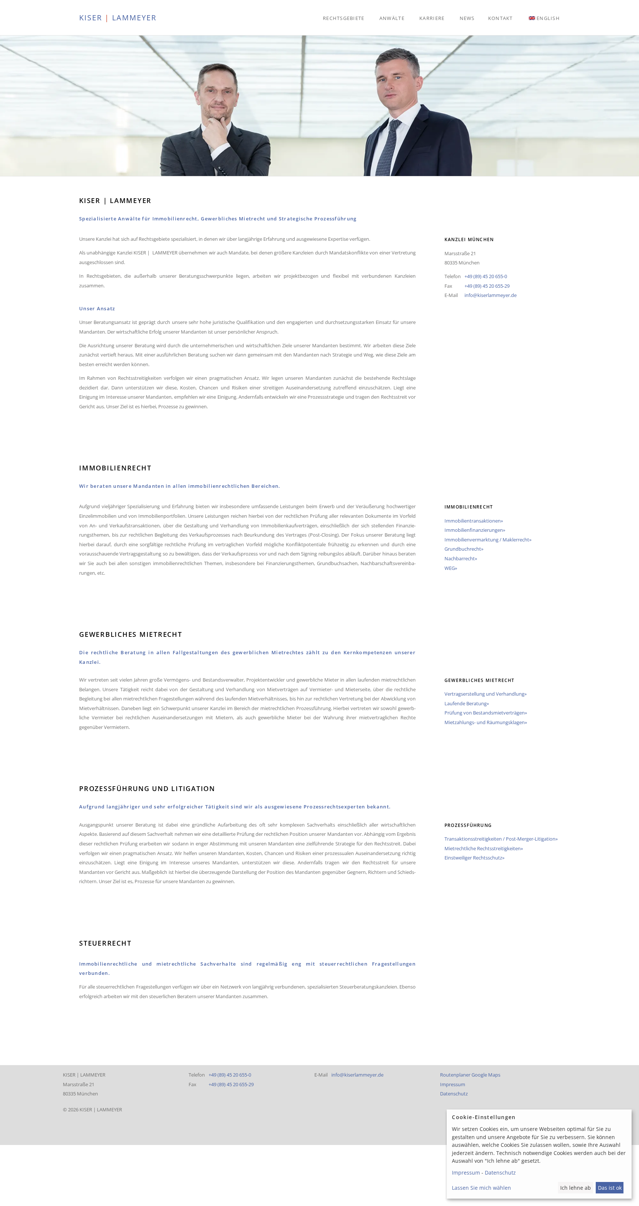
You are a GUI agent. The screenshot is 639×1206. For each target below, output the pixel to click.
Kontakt (500, 18)
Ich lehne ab (575, 1187)
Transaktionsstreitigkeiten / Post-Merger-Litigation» (501, 838)
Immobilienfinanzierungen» (474, 530)
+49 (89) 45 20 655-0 (485, 276)
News (467, 18)
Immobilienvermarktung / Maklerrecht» (487, 539)
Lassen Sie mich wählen (481, 1187)
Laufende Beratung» (466, 703)
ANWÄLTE (392, 18)
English (548, 18)
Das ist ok (610, 1187)
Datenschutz (454, 1093)
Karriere (431, 18)
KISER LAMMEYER (117, 17)
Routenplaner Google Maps (470, 1074)
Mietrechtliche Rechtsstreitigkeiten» (483, 848)
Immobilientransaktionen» (473, 520)
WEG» (450, 568)
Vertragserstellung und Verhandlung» (485, 693)
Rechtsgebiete (344, 18)
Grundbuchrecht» (463, 548)
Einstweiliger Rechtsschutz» (474, 857)
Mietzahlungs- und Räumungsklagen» (485, 722)
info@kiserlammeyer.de (490, 295)
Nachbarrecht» (460, 558)
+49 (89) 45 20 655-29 (487, 286)
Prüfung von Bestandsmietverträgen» (485, 712)
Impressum (452, 1084)
